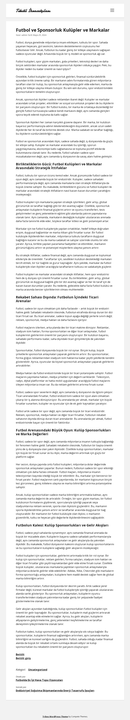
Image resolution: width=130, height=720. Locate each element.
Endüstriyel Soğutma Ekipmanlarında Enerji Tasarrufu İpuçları (55, 690)
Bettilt (20, 654)
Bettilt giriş (23, 658)
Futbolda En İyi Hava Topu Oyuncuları (39, 680)
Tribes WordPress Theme (55, 716)
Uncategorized (37, 669)
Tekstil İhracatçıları (33, 11)
